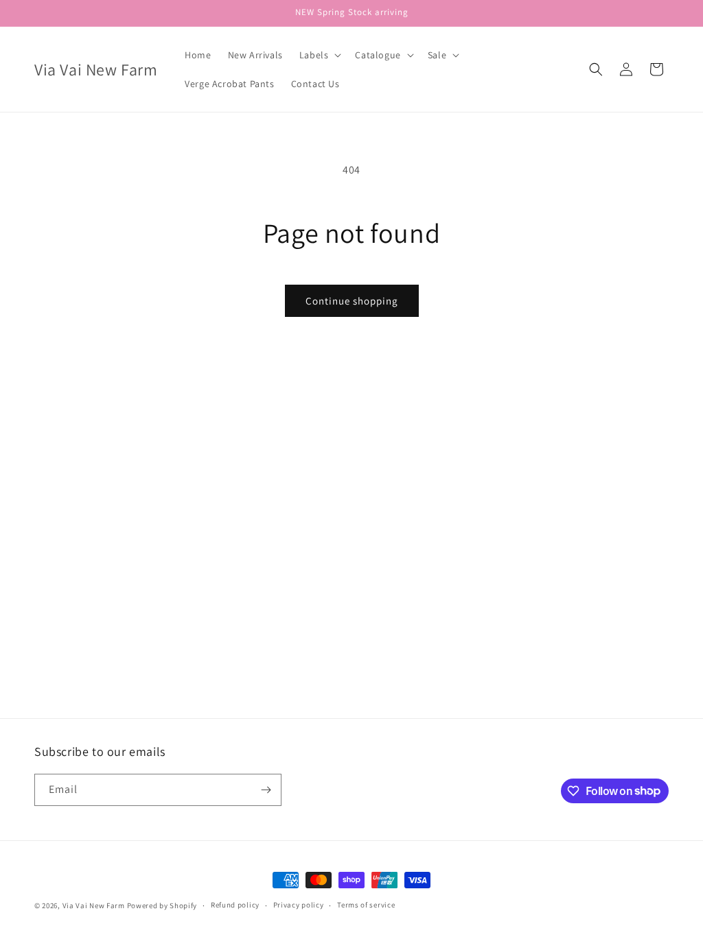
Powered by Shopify (162, 905)
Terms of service (366, 905)
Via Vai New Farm (93, 905)
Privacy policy (298, 905)
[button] (319, 54)
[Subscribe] (266, 790)
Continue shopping (352, 300)
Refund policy (235, 905)
